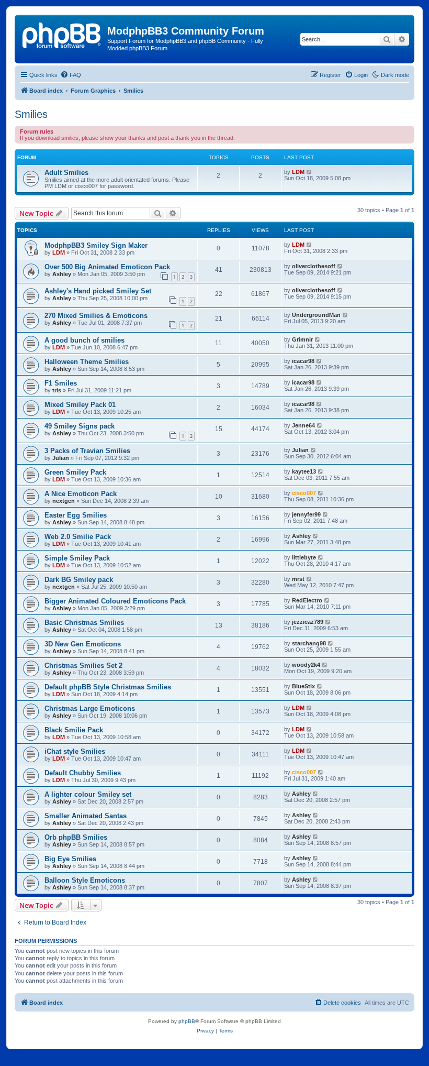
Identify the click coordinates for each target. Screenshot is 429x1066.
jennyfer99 (306, 514)
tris (56, 390)
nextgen (63, 501)
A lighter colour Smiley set (87, 794)
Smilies (31, 114)
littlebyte (304, 557)
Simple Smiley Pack (77, 558)
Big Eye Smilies (70, 859)
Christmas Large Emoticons (89, 708)
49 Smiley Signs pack (79, 426)
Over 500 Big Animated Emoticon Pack (107, 267)
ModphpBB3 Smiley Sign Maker (96, 245)
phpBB (186, 1021)
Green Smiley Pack (75, 472)
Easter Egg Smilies (75, 515)
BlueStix (303, 686)
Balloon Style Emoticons (84, 880)
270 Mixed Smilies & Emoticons (96, 316)
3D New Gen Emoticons (82, 644)
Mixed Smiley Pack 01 (80, 405)
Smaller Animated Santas (85, 816)
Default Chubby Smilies (82, 773)
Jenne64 (303, 425)
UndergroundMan (316, 315)
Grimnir (302, 339)
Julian (60, 458)
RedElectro (307, 600)
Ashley (61, 274)
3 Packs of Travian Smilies (87, 451)
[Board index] (62, 34)
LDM (298, 172)
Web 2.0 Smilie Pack (77, 537)
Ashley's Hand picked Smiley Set (97, 291)
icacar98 (303, 361)
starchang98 (309, 643)
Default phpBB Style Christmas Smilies (107, 687)
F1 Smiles (60, 383)
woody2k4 (306, 665)
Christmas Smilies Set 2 (83, 665)
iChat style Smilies (74, 751)
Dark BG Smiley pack (78, 580)
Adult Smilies (66, 173)
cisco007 (304, 493)
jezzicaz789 (307, 622)
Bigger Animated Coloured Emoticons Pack (115, 601)
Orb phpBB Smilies (75, 837)
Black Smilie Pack (73, 730)
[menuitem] (70, 75)
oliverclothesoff (313, 266)
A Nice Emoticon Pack (80, 494)
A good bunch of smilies (84, 340)
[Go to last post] (309, 244)
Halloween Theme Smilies (86, 362)
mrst (298, 579)
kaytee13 (304, 471)
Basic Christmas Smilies (84, 623)
